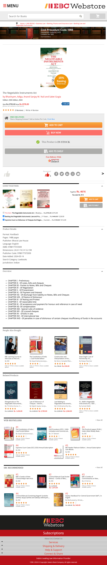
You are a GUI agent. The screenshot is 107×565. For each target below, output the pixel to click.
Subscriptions (53, 533)
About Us (48, 539)
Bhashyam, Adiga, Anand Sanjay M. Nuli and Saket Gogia (33, 96)
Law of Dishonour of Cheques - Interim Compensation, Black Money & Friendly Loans (38, 402)
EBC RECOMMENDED (13, 468)
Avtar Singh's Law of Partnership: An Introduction (86, 357)
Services (53, 542)
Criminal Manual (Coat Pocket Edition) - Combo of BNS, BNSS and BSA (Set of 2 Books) (59, 477)
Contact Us (58, 539)
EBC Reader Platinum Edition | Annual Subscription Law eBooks (83, 448)
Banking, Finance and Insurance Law (59, 23)
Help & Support (53, 549)
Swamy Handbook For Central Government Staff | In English (83, 497)
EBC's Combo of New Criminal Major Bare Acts (24, 477)
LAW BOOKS (30, 23)
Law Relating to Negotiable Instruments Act (62, 402)
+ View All (98, 420)
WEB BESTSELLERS (13, 420)
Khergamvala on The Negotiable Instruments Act (13, 402)
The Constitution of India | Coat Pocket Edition (38, 357)
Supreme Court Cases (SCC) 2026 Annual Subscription (34, 448)
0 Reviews (19, 110)
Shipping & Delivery (53, 546)
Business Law (40, 23)
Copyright (43, 562)
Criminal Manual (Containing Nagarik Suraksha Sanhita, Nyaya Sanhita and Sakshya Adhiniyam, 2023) (32, 497)
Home (22, 23)
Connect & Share (53, 553)
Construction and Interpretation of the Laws (61, 357)
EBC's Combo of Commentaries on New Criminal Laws (90, 477)
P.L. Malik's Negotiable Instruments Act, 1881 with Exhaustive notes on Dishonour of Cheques (87, 402)
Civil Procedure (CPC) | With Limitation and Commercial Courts (59, 430)
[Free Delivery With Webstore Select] (53, 162)
